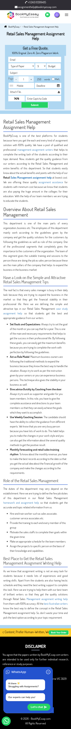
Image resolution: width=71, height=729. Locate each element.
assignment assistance (51, 182)
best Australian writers (56, 603)
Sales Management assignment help (31, 177)
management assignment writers (35, 150)
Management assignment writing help (47, 599)
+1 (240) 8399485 (36, 2)
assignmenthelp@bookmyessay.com (37, 7)
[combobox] (12, 85)
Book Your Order (58, 632)
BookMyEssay (13, 26)
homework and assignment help (21, 503)
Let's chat (37, 707)
